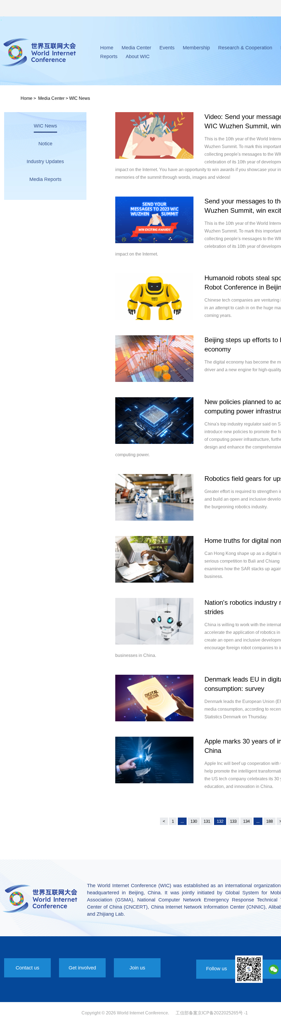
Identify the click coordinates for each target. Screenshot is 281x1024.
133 (233, 821)
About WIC (138, 56)
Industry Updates (45, 161)
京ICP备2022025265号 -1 (223, 1013)
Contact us (27, 968)
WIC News (79, 98)
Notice (45, 143)
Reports (108, 56)
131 (207, 821)
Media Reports (45, 179)
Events (167, 47)
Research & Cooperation (245, 47)
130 (193, 821)
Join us (137, 968)
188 (269, 821)
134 (246, 821)
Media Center (136, 47)
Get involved (82, 968)
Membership (196, 47)
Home (106, 47)
